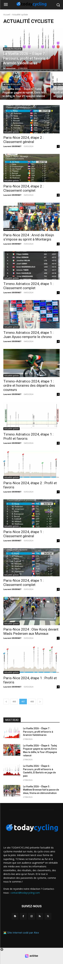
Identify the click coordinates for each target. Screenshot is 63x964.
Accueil (6, 14)
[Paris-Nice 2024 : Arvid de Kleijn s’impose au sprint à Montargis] (31, 217)
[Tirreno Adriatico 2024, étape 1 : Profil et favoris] (31, 416)
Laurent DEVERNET (12, 146)
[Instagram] (31, 916)
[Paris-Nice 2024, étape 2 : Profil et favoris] (31, 465)
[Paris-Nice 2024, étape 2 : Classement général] (31, 119)
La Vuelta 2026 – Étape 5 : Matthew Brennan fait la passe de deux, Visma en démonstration (41, 789)
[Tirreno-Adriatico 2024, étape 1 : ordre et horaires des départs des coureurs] (31, 363)
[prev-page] (6, 701)
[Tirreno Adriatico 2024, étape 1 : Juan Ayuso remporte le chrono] (31, 314)
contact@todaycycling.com (25, 892)
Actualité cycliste (12, 49)
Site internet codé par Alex (23, 932)
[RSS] (39, 916)
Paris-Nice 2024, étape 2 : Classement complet (23, 188)
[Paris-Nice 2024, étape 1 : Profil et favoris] (31, 660)
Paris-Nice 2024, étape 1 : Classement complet (23, 583)
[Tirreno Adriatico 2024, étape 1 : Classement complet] (31, 265)
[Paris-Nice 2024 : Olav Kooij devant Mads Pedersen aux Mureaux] (31, 611)
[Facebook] (23, 916)
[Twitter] (48, 916)
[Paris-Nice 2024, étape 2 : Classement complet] (31, 168)
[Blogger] (15, 916)
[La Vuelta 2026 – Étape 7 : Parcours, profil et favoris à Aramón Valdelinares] (31, 49)
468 (32, 701)
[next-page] (40, 701)
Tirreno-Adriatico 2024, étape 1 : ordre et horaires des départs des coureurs (29, 385)
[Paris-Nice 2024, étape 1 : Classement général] (31, 513)
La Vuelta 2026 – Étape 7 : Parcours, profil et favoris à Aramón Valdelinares (38, 731)
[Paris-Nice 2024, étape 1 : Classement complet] (31, 562)
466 (14, 701)
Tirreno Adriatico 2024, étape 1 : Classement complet (28, 286)
